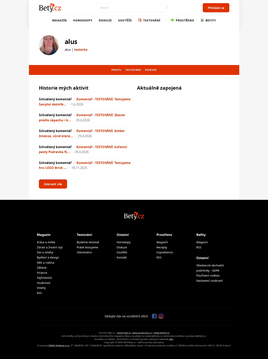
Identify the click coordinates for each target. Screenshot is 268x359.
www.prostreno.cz (142, 332)
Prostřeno (184, 20)
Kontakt (122, 257)
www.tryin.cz (124, 332)
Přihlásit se (216, 8)
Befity (210, 20)
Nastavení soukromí (209, 280)
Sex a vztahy (45, 252)
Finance (42, 273)
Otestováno (84, 252)
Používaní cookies (208, 275)
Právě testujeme (87, 247)
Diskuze (105, 20)
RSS (39, 293)
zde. (171, 339)
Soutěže (125, 20)
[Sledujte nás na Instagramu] (160, 316)
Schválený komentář (55, 99)
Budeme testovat (88, 242)
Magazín (59, 20)
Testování (151, 20)
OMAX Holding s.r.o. (59, 345)
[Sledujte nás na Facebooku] (153, 316)
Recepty (162, 247)
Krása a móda (46, 242)
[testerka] (49, 45)
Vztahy (41, 288)
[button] (167, 7)
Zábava (41, 267)
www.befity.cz (161, 332)
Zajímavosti (44, 278)
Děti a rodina (45, 262)
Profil (116, 70)
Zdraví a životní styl (49, 247)
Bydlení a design (48, 257)
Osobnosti (43, 283)
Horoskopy (82, 20)
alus (71, 41)
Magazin (202, 242)
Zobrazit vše (53, 184)
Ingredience (165, 252)
